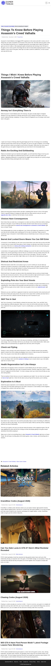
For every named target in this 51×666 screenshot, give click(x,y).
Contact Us (25, 661)
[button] (46, 3)
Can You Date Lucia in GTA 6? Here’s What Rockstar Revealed (24, 549)
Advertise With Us (9, 661)
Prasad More (20, 37)
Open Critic (43, 661)
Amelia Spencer (19, 504)
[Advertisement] (25, 15)
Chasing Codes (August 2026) (14, 597)
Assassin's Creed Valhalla (9, 26)
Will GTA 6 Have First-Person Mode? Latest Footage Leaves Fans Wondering (24, 644)
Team (21, 661)
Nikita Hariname (19, 554)
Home (2, 26)
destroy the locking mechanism (23, 246)
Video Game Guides (21, 461)
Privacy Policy (32, 661)
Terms (38, 661)
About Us (16, 661)
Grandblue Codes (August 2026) (15, 501)
